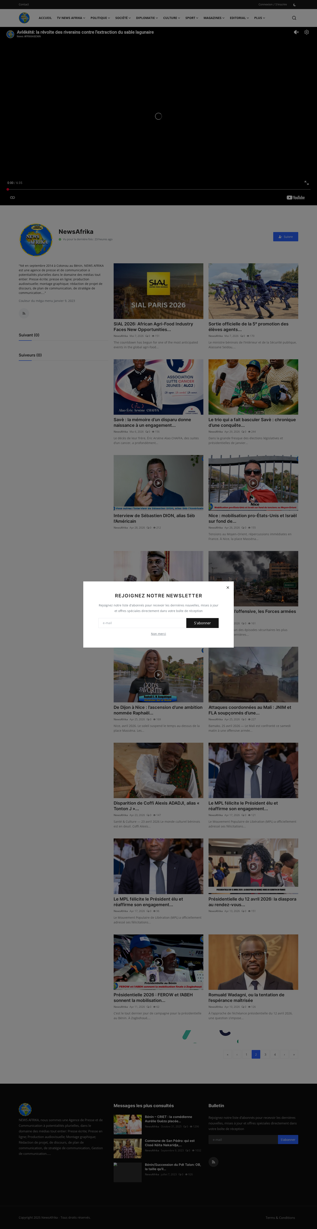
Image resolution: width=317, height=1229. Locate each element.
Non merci (158, 634)
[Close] (228, 587)
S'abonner (202, 623)
